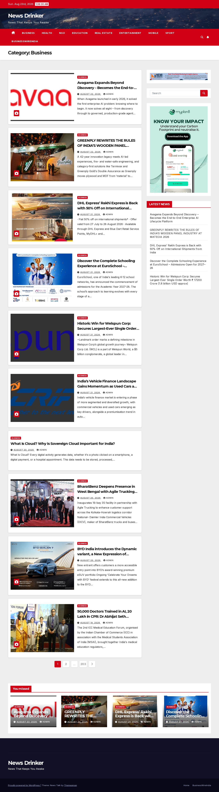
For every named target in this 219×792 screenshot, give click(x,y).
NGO (62, 33)
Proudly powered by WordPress (24, 785)
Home (186, 785)
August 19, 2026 (90, 623)
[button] (202, 37)
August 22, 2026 (90, 94)
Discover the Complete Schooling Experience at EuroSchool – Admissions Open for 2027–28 (106, 266)
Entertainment (130, 33)
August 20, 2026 (24, 450)
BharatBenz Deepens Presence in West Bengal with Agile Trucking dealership (106, 491)
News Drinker (25, 15)
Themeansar (70, 785)
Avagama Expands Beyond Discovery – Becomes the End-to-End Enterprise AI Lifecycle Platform (174, 218)
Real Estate (103, 33)
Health (47, 33)
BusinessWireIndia (25, 41)
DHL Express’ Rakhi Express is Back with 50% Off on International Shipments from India (107, 208)
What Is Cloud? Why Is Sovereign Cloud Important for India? (63, 443)
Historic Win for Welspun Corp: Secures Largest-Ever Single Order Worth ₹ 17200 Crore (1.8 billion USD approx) (176, 280)
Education (80, 33)
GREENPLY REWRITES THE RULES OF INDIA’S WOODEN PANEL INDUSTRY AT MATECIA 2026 (106, 145)
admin (110, 94)
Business (28, 33)
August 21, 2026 (90, 214)
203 (83, 664)
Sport (170, 33)
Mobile (153, 33)
